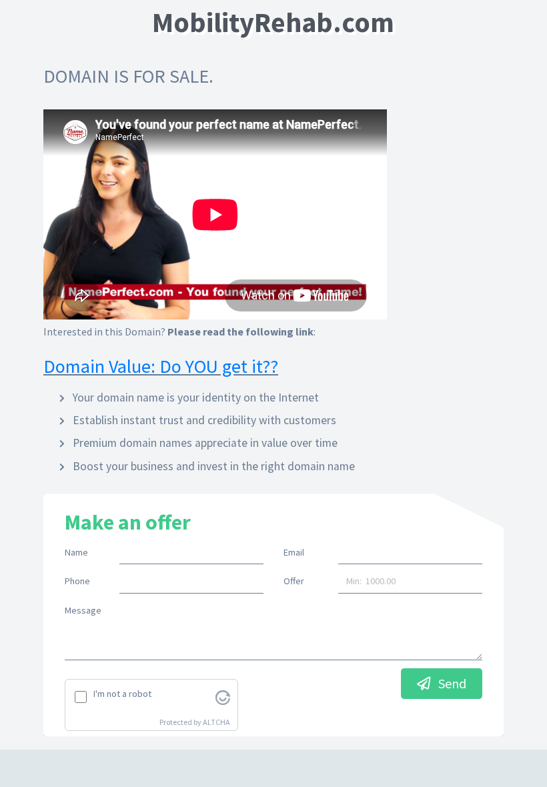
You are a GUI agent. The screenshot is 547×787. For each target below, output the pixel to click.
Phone (77, 581)
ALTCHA (216, 722)
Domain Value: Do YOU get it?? (160, 366)
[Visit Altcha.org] (222, 696)
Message (83, 610)
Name (76, 552)
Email (294, 552)
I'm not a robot (122, 694)
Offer (294, 581)
